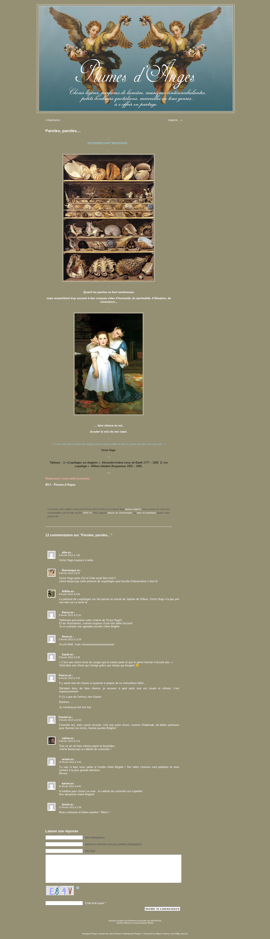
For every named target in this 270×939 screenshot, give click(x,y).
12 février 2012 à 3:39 (70, 807)
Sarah (65, 654)
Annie (65, 804)
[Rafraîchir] (78, 888)
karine (66, 783)
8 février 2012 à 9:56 (69, 594)
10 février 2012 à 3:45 (70, 762)
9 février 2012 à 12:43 (70, 720)
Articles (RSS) (123, 923)
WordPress (156, 920)
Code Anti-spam (94, 903)
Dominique (69, 570)
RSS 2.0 (87, 512)
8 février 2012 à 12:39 (70, 639)
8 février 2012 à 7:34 (69, 678)
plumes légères (133, 509)
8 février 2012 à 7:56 (69, 555)
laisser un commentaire (120, 512)
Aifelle (66, 591)
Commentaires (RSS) (143, 923)
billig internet (181, 933)
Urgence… (174, 120)
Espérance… (54, 120)
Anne (65, 636)
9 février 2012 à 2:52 (69, 741)
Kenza (66, 612)
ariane (66, 759)
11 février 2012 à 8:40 (70, 786)
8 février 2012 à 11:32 (70, 615)
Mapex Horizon (163, 933)
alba (64, 552)
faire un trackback (146, 512)
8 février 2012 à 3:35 (69, 657)
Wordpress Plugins (132, 933)
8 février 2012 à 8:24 (69, 573)
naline (66, 738)
